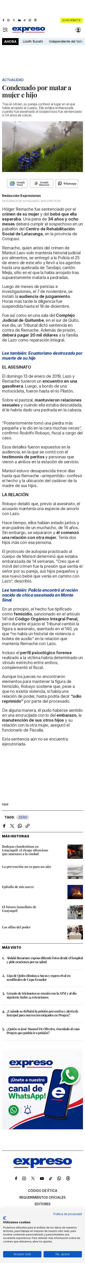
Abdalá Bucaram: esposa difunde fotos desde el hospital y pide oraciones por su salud (45, 960)
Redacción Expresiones (21, 195)
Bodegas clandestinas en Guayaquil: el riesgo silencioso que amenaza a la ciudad (25, 850)
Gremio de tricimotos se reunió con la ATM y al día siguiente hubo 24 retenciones (41, 995)
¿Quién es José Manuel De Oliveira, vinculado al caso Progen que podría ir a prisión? (43, 1031)
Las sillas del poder (16, 927)
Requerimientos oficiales (42, 1197)
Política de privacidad (67, 1214)
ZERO (22, 817)
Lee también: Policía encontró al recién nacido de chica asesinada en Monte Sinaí (40, 595)
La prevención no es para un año (26, 866)
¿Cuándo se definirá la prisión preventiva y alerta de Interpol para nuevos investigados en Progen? (42, 1013)
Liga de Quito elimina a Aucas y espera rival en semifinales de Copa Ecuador (39, 977)
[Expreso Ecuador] (42, 1167)
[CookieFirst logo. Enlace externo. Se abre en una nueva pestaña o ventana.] (4, 1218)
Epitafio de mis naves (18, 887)
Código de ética (42, 1190)
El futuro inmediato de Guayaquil (19, 909)
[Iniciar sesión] (78, 29)
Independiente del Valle (66, 41)
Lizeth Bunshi (33, 41)
